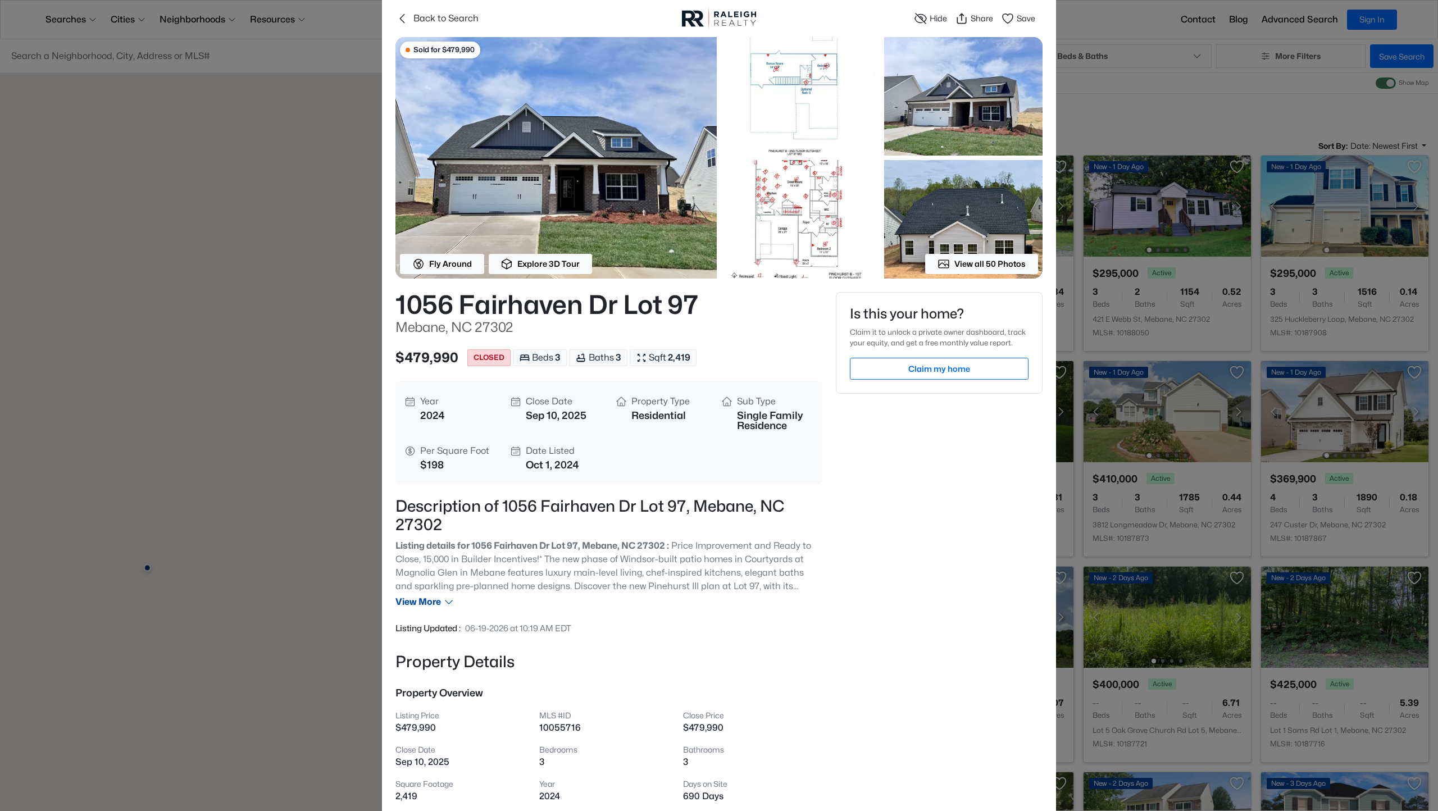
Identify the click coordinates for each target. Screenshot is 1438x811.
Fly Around (450, 263)
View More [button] (418, 601)
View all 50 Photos (990, 263)
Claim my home (939, 368)
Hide (938, 18)
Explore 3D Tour (548, 263)
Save (1026, 18)
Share (982, 18)
